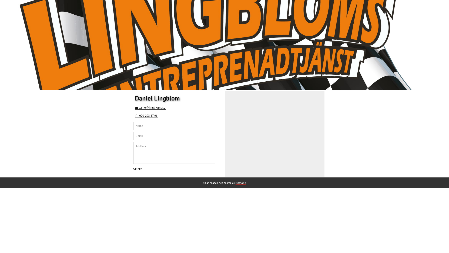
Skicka (138, 169)
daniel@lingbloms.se (152, 107)
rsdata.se (241, 182)
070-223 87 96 (148, 116)
